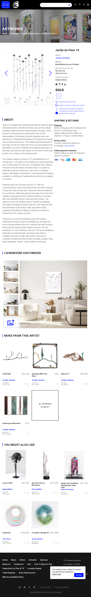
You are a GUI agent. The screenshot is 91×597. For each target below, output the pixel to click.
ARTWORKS (14, 34)
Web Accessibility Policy (12, 577)
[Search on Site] (56, 5)
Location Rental (34, 568)
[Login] (75, 4)
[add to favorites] (58, 96)
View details (69, 146)
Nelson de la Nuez (67, 489)
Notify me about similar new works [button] (72, 105)
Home (5, 560)
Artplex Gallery (42, 592)
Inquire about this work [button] (67, 102)
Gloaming (6, 533)
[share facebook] (62, 84)
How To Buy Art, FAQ (43, 564)
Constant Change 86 (40, 533)
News (13, 560)
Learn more (56, 574)
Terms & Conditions (62, 587)
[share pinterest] (59, 84)
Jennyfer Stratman (29, 34)
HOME (4, 34)
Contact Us (19, 564)
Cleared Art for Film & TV (13, 568)
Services (44, 560)
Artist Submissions (27, 573)
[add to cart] (28, 384)
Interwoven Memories (11, 423)
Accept (79, 575)
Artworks (33, 560)
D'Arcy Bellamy (37, 489)
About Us (6, 564)
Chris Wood (6, 539)
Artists (22, 560)
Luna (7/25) (7, 483)
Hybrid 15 (65, 374)
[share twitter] (56, 84)
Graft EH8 (6, 374)
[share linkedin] (65, 84)
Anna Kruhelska (37, 539)
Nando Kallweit (7, 489)
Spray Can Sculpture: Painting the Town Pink (70, 485)
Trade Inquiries (8, 573)
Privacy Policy (45, 587)
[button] (50, 73)
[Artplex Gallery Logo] (5, 4)
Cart (29, 564)
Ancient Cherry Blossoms (38, 484)
